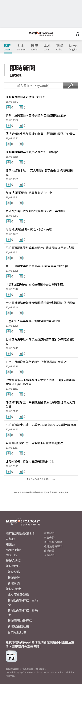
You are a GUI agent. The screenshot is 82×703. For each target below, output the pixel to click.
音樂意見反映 (17, 632)
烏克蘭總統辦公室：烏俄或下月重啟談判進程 (34, 443)
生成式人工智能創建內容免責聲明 (28, 492)
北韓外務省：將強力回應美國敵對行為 (30, 461)
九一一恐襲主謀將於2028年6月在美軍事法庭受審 (37, 266)
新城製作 (14, 572)
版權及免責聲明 (53, 546)
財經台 (10, 538)
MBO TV (11, 555)
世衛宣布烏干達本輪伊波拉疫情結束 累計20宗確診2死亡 (40, 341)
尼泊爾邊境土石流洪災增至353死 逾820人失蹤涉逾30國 (41, 425)
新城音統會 (13, 589)
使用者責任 (63, 492)
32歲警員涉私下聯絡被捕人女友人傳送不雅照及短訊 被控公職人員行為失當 (40, 382)
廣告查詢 (49, 537)
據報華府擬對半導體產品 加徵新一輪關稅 (32, 152)
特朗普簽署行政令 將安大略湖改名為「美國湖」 (36, 211)
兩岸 (59, 47)
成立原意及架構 (18, 594)
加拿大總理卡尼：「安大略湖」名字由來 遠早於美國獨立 (40, 172)
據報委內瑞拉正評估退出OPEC (25, 97)
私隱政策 (49, 551)
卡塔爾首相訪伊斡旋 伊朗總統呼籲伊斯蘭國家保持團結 (40, 303)
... (50, 479)
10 (47, 479)
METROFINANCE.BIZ (20, 533)
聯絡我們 (49, 555)
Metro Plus (13, 549)
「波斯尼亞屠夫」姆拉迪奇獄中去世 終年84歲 (35, 284)
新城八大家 (13, 560)
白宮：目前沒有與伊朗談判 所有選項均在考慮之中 (37, 362)
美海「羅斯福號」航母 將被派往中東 (29, 193)
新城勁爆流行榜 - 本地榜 (23, 602)
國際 (34, 47)
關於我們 (49, 533)
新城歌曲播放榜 (18, 626)
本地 (47, 47)
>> (53, 479)
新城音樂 (14, 577)
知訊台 (10, 544)
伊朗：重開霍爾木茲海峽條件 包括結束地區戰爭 (36, 115)
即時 (8, 47)
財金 (21, 47)
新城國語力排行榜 (20, 620)
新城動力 (12, 566)
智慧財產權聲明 (50, 492)
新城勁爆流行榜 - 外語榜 (23, 612)
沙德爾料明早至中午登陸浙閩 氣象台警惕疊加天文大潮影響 (40, 404)
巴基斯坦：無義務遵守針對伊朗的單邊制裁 (33, 321)
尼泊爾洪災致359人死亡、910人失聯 (29, 229)
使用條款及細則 (53, 542)
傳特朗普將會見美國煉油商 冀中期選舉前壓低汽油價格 (40, 134)
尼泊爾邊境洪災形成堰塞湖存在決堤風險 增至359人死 (40, 248)
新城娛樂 (14, 583)
